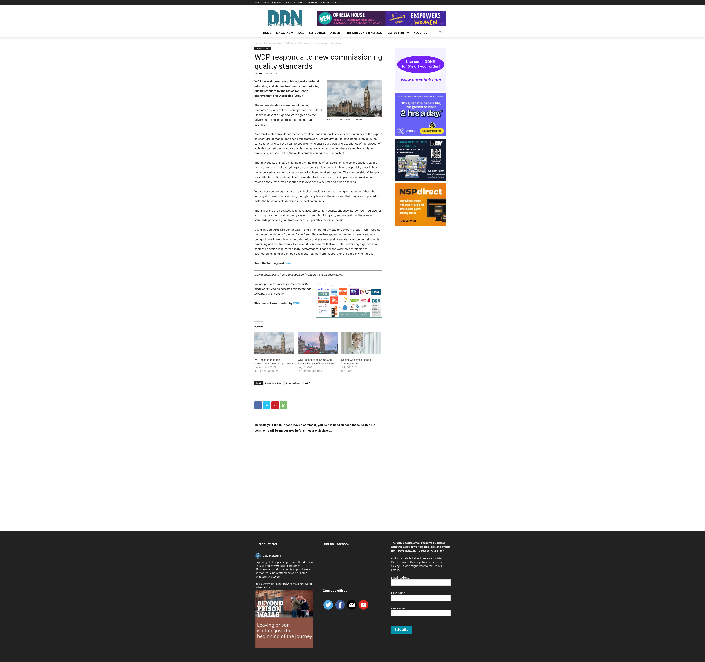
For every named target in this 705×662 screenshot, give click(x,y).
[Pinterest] (275, 405)
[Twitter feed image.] (284, 619)
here (288, 263)
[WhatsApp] (283, 405)
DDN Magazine (272, 556)
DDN (260, 73)
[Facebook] (258, 405)
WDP (296, 303)
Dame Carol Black (273, 382)
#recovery (274, 576)
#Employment (263, 569)
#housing (282, 566)
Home (257, 42)
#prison (308, 562)
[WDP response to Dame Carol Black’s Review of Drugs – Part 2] (317, 343)
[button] (440, 32)
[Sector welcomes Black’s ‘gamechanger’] (361, 343)
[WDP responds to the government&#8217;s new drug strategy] (274, 343)
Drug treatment (293, 382)
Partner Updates (272, 42)
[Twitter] (266, 405)
